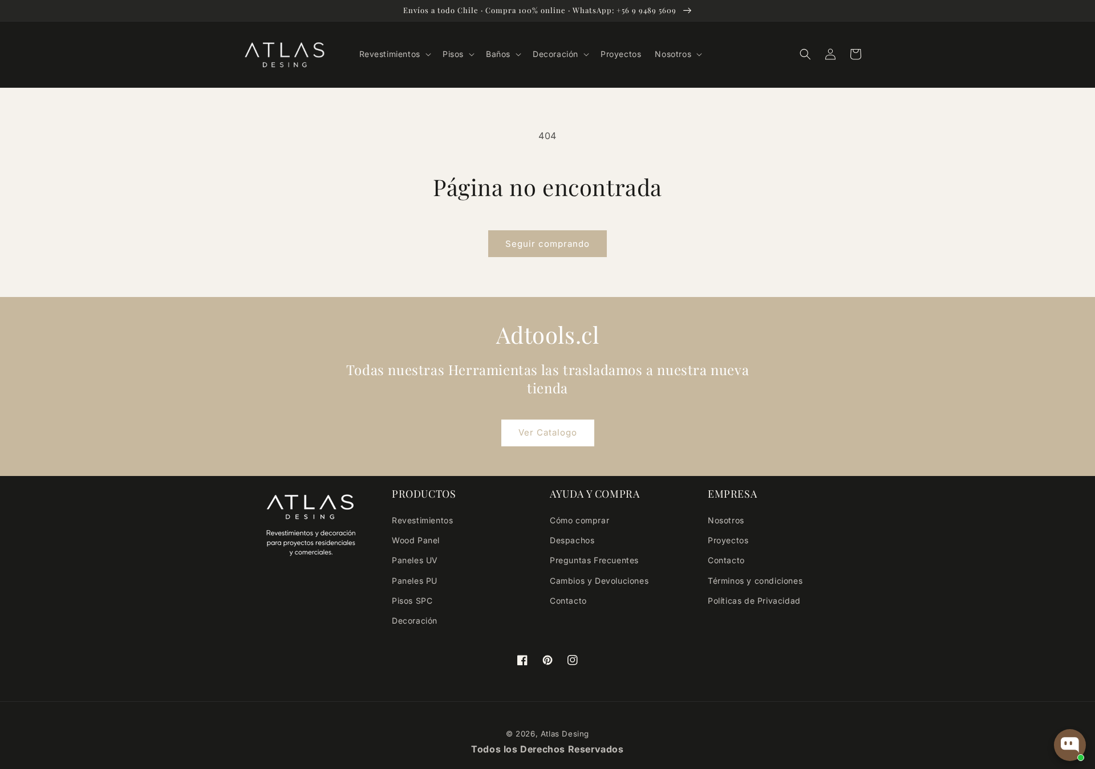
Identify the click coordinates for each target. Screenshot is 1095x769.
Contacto (568, 600)
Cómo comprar (579, 520)
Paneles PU (414, 580)
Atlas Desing (565, 733)
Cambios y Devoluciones (599, 580)
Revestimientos (422, 520)
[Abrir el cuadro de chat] (1070, 745)
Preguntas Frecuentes (594, 560)
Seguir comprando (547, 243)
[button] (394, 54)
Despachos (572, 540)
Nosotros (726, 520)
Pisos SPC (412, 600)
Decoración (414, 620)
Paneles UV (415, 560)
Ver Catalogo (547, 432)
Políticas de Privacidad (754, 600)
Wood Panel (416, 540)
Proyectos (728, 540)
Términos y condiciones (755, 580)
